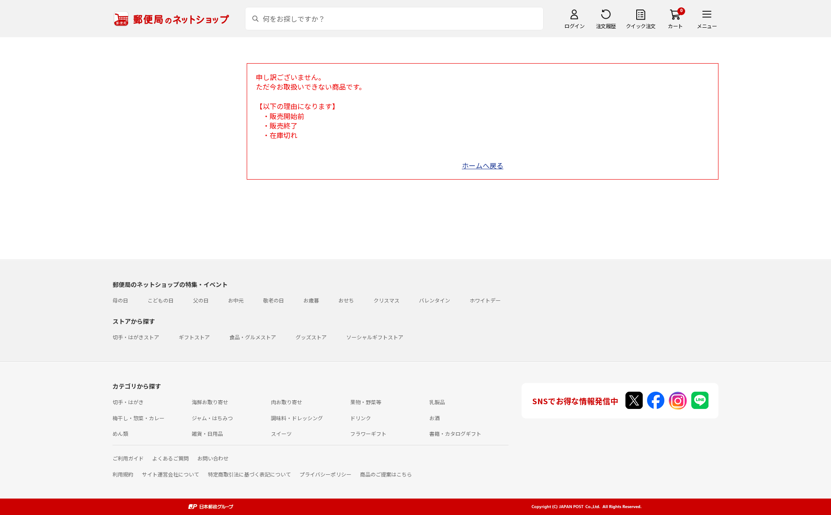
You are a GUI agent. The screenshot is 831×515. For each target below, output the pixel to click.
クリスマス (386, 300)
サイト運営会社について (170, 474)
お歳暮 (311, 300)
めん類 (120, 433)
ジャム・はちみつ (212, 418)
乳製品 (437, 402)
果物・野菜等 (365, 402)
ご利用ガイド (128, 458)
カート (675, 25)
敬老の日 (273, 300)
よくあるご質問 (170, 458)
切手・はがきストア (136, 337)
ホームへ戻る (482, 165)
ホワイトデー (485, 300)
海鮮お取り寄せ (210, 402)
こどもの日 (161, 300)
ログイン (574, 25)
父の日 (201, 300)
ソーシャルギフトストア (374, 337)
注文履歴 (606, 25)
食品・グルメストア (252, 337)
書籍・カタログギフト (455, 433)
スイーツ (281, 433)
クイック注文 (641, 25)
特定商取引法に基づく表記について (249, 474)
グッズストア (311, 337)
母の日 (120, 300)
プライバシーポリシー (325, 474)
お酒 (434, 418)
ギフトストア (194, 337)
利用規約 (123, 474)
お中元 (236, 300)
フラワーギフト (368, 433)
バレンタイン (434, 300)
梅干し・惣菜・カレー (138, 418)
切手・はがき (128, 402)
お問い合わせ (213, 458)
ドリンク (360, 418)
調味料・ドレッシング (297, 418)
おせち (346, 300)
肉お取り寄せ (286, 402)
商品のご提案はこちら (386, 474)
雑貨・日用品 (207, 433)
